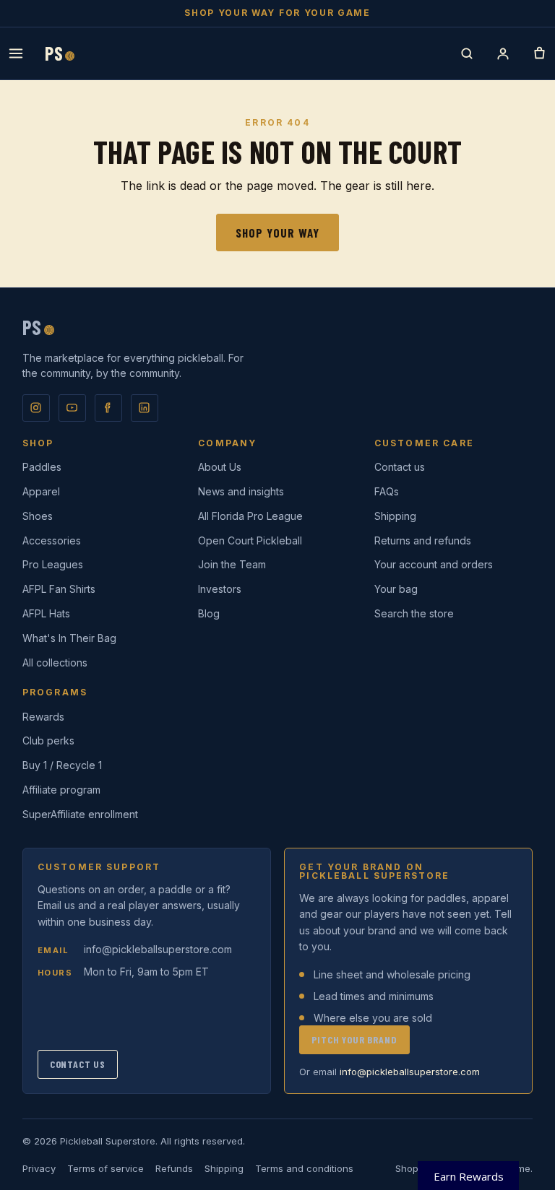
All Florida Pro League (250, 516)
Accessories (51, 540)
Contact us (399, 467)
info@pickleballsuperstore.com (158, 949)
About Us (219, 467)
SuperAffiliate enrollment (80, 814)
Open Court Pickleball (250, 540)
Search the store (414, 613)
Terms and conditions (304, 1168)
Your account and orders (433, 564)
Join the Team (232, 564)
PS (59, 53)
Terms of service (105, 1168)
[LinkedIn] (144, 408)
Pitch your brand (354, 1039)
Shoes (37, 516)
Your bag (396, 589)
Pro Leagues (52, 564)
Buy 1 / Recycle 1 (62, 765)
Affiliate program (61, 789)
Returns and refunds (422, 540)
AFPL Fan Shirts (58, 589)
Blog (209, 613)
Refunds (174, 1168)
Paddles (41, 467)
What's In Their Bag (69, 638)
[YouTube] (72, 408)
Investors (219, 589)
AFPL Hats (46, 613)
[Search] (467, 53)
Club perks (48, 740)
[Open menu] (16, 53)
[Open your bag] (539, 53)
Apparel (41, 491)
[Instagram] (36, 408)
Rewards (43, 717)
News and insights (241, 491)
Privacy (39, 1168)
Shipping (395, 516)
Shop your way (277, 232)
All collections (54, 662)
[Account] (503, 53)
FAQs (386, 491)
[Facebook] (108, 408)
